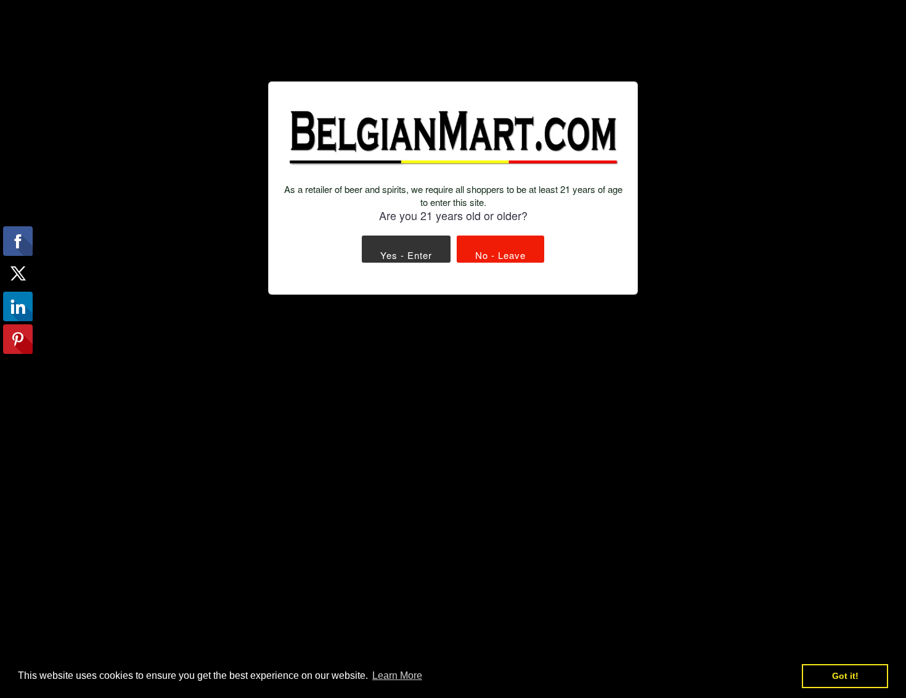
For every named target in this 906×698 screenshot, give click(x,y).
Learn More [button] (397, 675)
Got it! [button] (845, 676)
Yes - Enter (406, 254)
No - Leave (500, 254)
